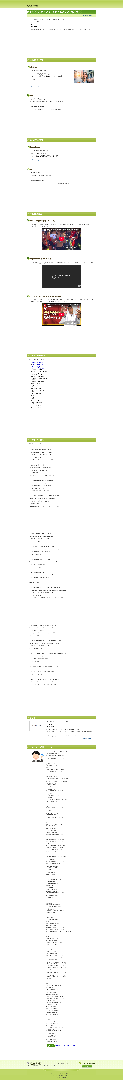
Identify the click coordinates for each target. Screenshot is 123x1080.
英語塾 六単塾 (32, 6)
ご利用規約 (52, 1073)
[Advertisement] (61, 42)
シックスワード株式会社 (64, 1075)
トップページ (46, 1073)
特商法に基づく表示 (60, 1073)
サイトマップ (59, 1066)
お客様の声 (77, 1073)
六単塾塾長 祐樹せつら (89, 15)
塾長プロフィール (70, 1073)
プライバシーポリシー (61, 1065)
